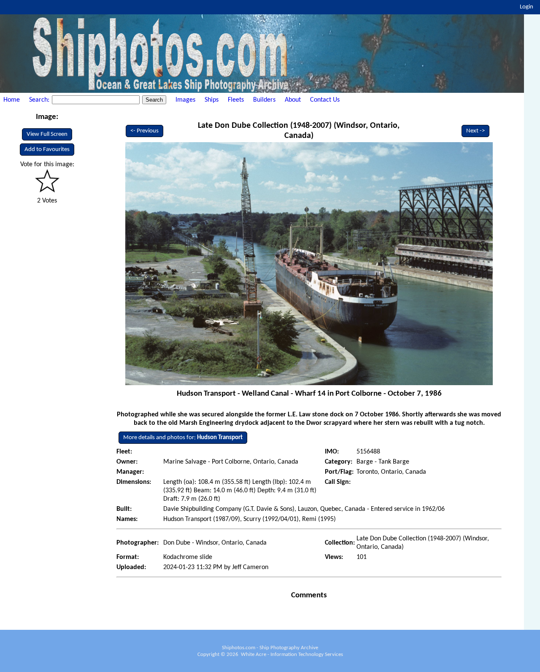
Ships (212, 100)
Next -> (475, 131)
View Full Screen (47, 134)
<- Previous (144, 131)
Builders (264, 100)
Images (185, 100)
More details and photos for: (183, 438)
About (293, 100)
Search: (40, 100)
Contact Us (325, 100)
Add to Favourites (47, 149)
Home (11, 100)
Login (526, 7)
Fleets (236, 100)
